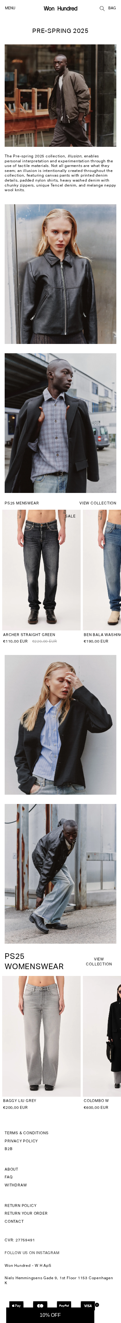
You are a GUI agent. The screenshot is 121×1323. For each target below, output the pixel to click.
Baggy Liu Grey (19, 1101)
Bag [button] (112, 8)
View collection (97, 503)
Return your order (26, 1214)
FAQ (8, 1177)
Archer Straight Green (29, 635)
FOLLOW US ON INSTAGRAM (32, 1253)
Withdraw (16, 1185)
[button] (102, 8)
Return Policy (20, 1206)
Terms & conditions (26, 1133)
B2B (8, 1149)
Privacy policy (21, 1141)
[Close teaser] (97, 1305)
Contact (14, 1222)
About (11, 1170)
